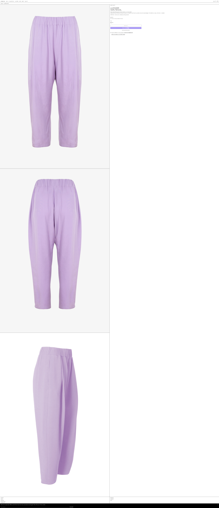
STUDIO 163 (3, 1)
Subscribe (71, 506)
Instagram (112, 498)
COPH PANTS (6, 3)
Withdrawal (3, 502)
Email (111, 500)
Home (2, 3)
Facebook (112, 497)
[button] (215, 1)
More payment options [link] (126, 30)
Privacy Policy (3, 501)
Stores (2, 498)
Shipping (115, 18)
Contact (2, 497)
